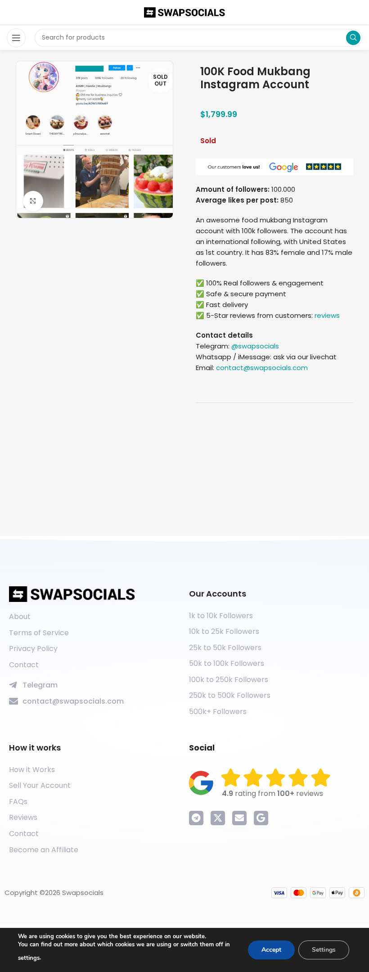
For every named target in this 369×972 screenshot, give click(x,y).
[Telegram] (196, 818)
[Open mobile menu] (16, 38)
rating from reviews (272, 793)
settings (29, 958)
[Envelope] (239, 818)
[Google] (261, 818)
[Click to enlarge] (33, 201)
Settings (324, 949)
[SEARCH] (353, 38)
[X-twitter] (218, 818)
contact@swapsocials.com (262, 367)
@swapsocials (255, 346)
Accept (271, 949)
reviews (327, 315)
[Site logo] (184, 12)
